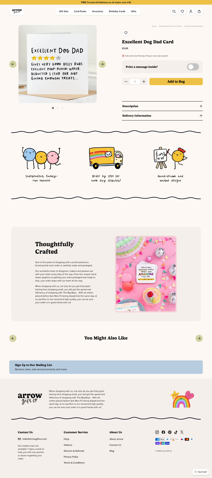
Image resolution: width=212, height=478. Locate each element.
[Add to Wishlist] (126, 33)
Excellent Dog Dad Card (193, 26)
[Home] (17, 11)
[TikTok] (176, 432)
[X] (181, 432)
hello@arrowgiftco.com (34, 439)
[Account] (190, 11)
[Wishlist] (182, 11)
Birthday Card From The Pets (170, 26)
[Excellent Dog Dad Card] (57, 64)
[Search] (174, 11)
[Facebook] (163, 432)
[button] (53, 108)
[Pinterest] (169, 432)
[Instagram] (157, 432)
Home (154, 26)
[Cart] (199, 11)
